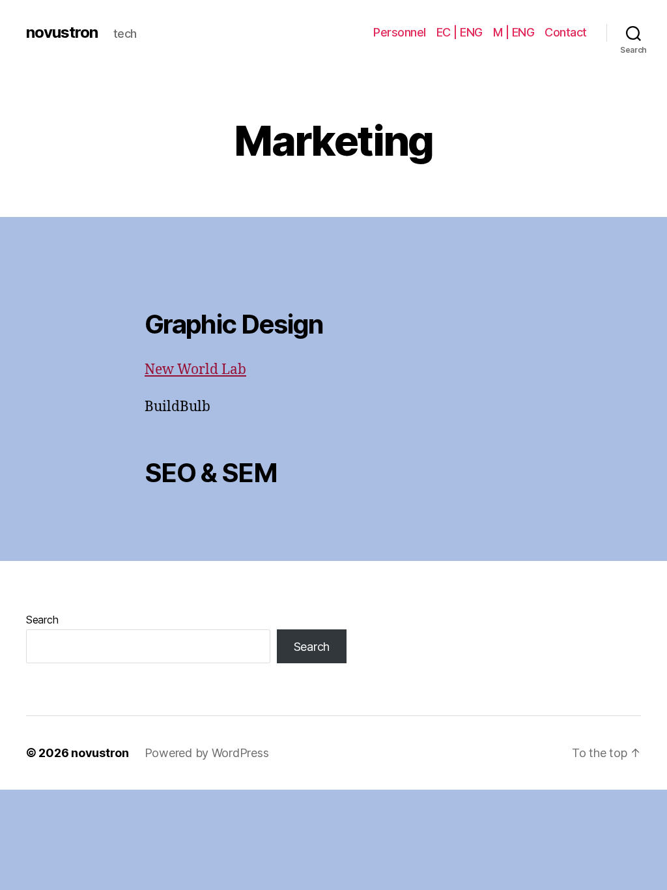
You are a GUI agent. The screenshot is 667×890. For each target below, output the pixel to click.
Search (42, 619)
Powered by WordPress (207, 753)
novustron (62, 32)
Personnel (399, 32)
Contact (566, 32)
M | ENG (514, 32)
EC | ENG (459, 32)
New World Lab (195, 370)
